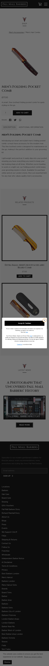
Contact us (19, 344)
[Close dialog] (44, 320)
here (27, 332)
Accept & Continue (24, 323)
